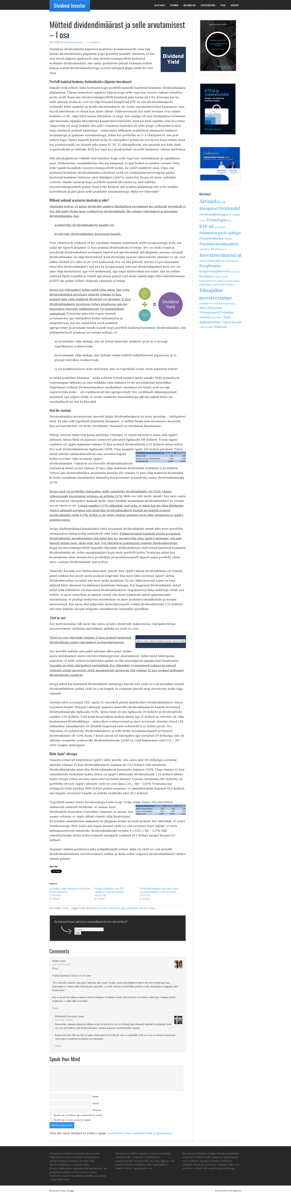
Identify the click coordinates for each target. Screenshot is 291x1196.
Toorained (217, 317)
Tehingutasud (209, 312)
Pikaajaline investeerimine (141, 908)
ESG (229, 220)
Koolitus (206, 276)
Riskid (203, 308)
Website (97, 1110)
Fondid (228, 238)
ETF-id (206, 226)
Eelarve (202, 220)
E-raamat (234, 214)
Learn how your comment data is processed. (139, 1133)
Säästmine (215, 308)
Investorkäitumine (210, 260)
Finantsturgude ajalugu (220, 232)
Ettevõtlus (219, 227)
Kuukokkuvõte (207, 280)
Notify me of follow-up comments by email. (78, 1115)
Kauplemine (210, 265)
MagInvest (221, 281)
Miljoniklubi (205, 284)
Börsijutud (208, 208)
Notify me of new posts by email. (72, 1119)
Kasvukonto (232, 260)
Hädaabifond (204, 249)
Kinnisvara (235, 272)
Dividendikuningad (214, 214)
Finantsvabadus (211, 238)
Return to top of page (62, 1190)
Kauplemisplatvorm (214, 271)
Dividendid (92, 908)
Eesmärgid (216, 219)
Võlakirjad (220, 327)
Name (95, 1096)
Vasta (55, 1008)
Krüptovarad (220, 276)
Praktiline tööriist (208, 303)
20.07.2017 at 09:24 (61, 964)
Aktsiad (207, 201)
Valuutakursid (231, 322)
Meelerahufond (233, 281)
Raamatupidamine (227, 303)
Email (95, 1103)
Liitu (78, 933)
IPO (223, 261)
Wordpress (235, 1190)
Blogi (66, 908)
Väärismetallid (206, 327)
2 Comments (93, 42)
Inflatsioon (220, 249)
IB (212, 249)
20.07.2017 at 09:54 (64, 1020)
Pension (229, 284)
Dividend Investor (70, 5)
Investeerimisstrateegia (112, 908)
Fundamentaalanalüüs (218, 243)
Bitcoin (221, 202)
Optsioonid (218, 284)
